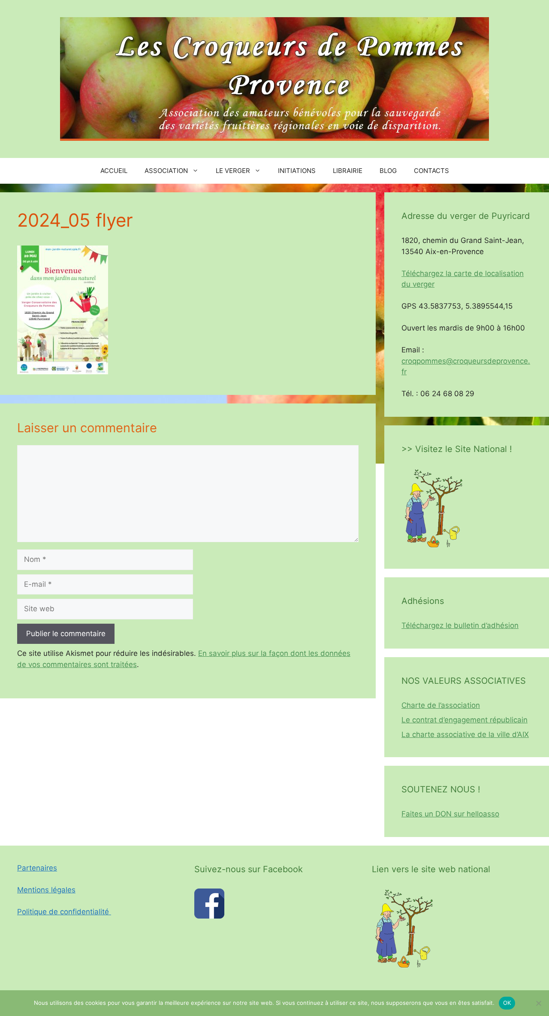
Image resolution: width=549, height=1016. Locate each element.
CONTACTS (431, 171)
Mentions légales (46, 890)
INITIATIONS (297, 171)
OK (507, 1002)
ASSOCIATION (166, 171)
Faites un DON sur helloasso (450, 814)
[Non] (538, 1003)
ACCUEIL (113, 171)
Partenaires (37, 868)
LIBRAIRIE (347, 171)
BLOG (388, 171)
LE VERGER (233, 171)
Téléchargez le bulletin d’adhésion (460, 625)
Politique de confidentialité (64, 911)
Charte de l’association (440, 705)
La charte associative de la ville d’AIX (465, 734)
